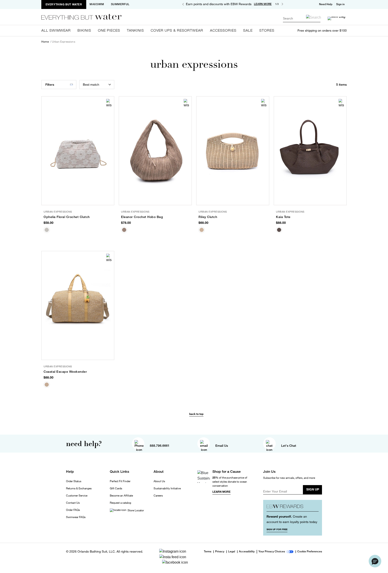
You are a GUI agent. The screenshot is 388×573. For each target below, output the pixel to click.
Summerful (120, 4)
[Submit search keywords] (313, 17)
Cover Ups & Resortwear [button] (177, 30)
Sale (248, 30)
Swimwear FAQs (76, 517)
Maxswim (97, 4)
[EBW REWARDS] (293, 507)
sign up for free (277, 529)
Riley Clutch (207, 217)
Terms (207, 551)
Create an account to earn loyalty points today (292, 519)
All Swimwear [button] (56, 30)
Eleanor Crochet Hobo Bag (142, 217)
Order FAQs (73, 510)
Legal (231, 551)
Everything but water (64, 4)
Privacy (219, 551)
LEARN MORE (263, 4)
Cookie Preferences (309, 551)
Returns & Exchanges (79, 488)
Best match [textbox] (91, 84)
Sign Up (312, 489)
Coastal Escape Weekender (65, 371)
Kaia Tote (283, 217)
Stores (266, 30)
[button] (340, 4)
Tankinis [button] (135, 30)
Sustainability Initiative (167, 488)
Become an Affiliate (121, 495)
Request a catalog (120, 502)
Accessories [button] (223, 30)
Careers (158, 495)
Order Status (73, 481)
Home (45, 41)
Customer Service (76, 495)
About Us (159, 481)
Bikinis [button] (84, 30)
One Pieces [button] (109, 30)
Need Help (325, 4)
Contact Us (73, 502)
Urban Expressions (63, 41)
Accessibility (247, 551)
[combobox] (301, 18)
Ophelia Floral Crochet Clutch (67, 217)
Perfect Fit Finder (120, 481)
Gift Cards (116, 488)
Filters (49, 84)
